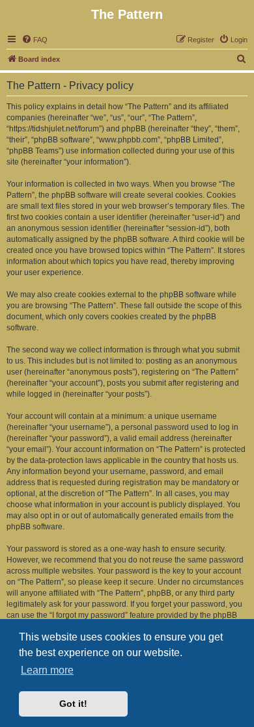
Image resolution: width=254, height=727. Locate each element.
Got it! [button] (73, 703)
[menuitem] (34, 39)
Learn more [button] (47, 670)
